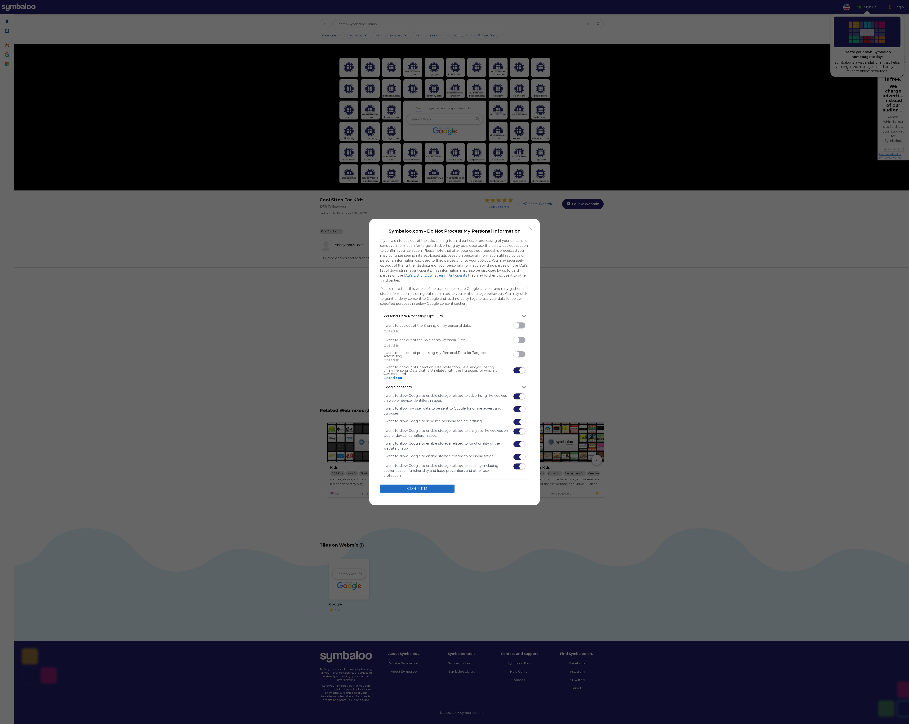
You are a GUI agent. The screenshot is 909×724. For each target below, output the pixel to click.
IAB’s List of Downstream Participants (435, 275)
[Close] (530, 228)
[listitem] (454, 316)
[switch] (519, 325)
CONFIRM (417, 488)
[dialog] (454, 362)
